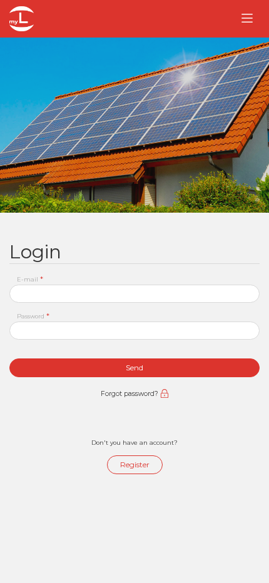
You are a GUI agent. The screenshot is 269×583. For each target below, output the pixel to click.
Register (135, 464)
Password (33, 316)
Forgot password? (130, 394)
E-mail (30, 279)
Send (134, 367)
